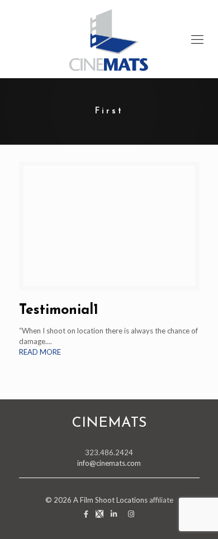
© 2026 (59, 499)
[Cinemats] (109, 39)
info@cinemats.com (109, 463)
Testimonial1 (58, 310)
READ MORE (40, 351)
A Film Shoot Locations (110, 499)
